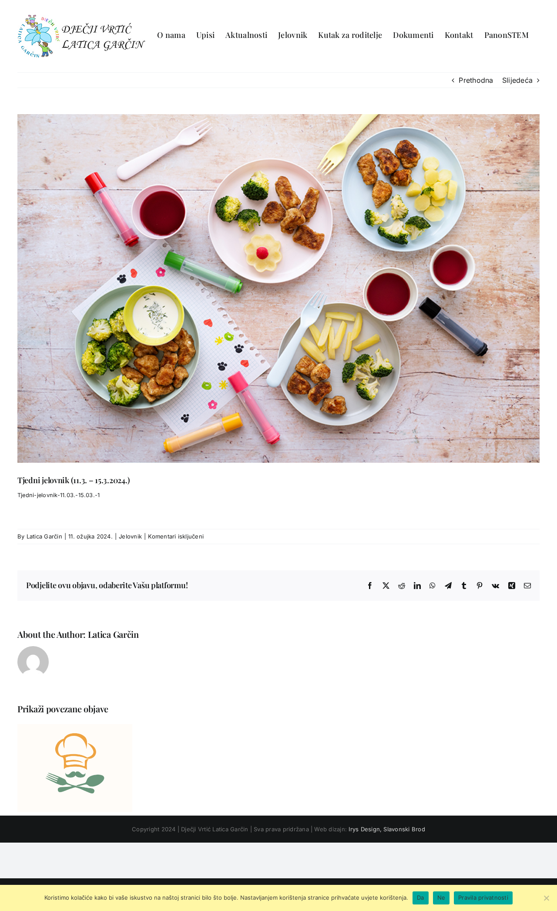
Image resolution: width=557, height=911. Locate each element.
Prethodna (476, 80)
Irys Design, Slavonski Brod (387, 829)
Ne (441, 897)
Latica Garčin (44, 536)
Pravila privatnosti (483, 897)
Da (420, 897)
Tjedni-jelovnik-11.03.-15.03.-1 (58, 495)
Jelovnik (130, 536)
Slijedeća (517, 80)
